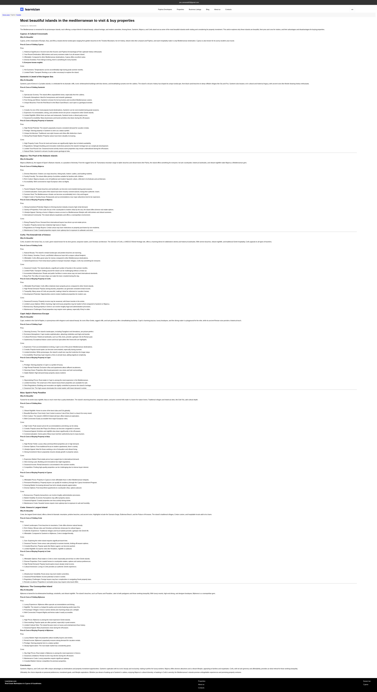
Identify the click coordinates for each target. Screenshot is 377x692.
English (18, 15)
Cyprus (365, 684)
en (352, 9)
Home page (6, 15)
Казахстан (367, 681)
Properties (180, 9)
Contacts (228, 9)
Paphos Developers (165, 9)
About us (217, 9)
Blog (207, 9)
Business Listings (195, 9)
